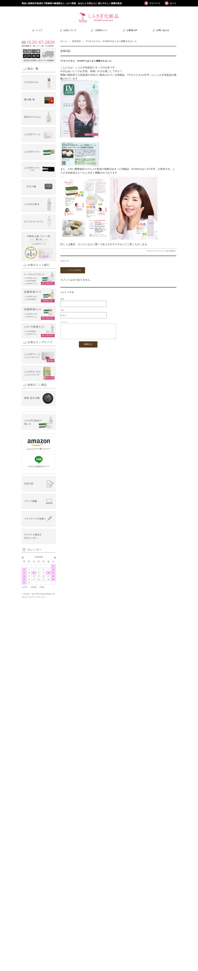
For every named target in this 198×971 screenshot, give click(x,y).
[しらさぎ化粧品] (99, 22)
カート (173, 3)
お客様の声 (131, 30)
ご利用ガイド (100, 30)
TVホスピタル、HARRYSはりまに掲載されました (86, 61)
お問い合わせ (162, 30)
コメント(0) (164, 251)
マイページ (154, 3)
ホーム (63, 41)
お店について (69, 30)
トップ (39, 30)
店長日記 (76, 41)
